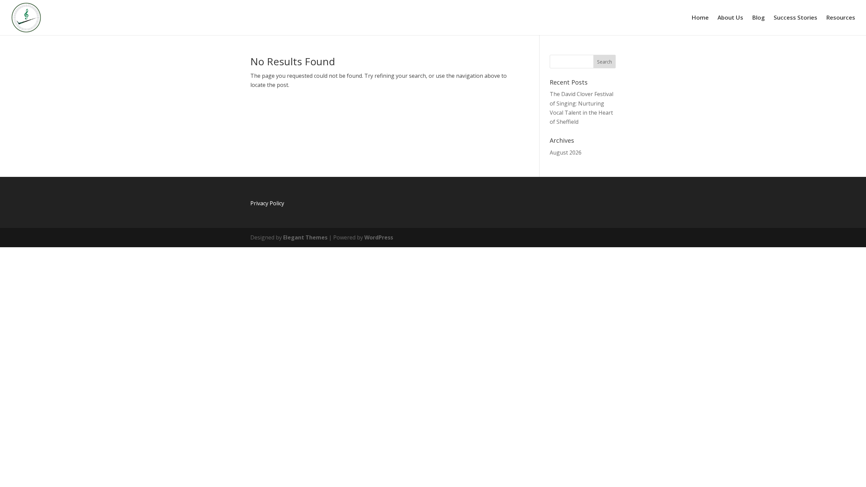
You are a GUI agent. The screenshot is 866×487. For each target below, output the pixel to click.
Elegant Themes (305, 237)
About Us (730, 18)
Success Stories (795, 18)
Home (700, 18)
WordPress (378, 237)
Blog (758, 18)
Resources (840, 18)
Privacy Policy (267, 203)
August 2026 (566, 152)
